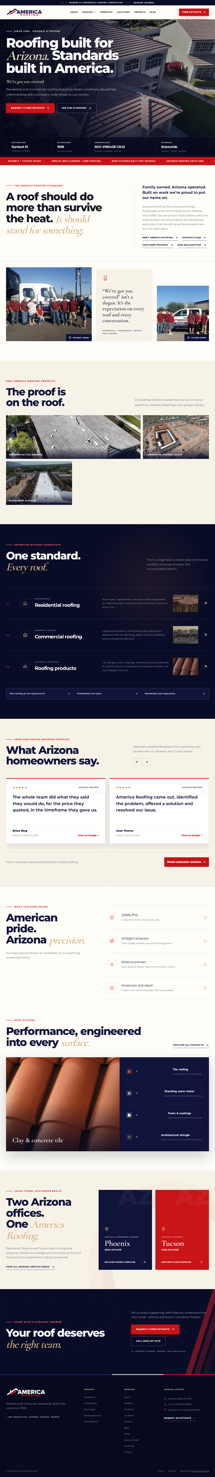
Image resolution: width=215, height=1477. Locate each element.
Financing (129, 1446)
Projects (140, 12)
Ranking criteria (144, 3)
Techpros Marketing (200, 1471)
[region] (107, 813)
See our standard (74, 108)
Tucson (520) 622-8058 (179, 1404)
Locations (123, 12)
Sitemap (172, 1471)
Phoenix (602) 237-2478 (180, 1398)
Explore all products (188, 1045)
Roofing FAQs (191, 237)
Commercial (90, 1403)
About (74, 12)
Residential (89, 1397)
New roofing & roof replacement (27, 693)
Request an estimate (177, 1418)
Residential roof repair (89, 693)
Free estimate (191, 12)
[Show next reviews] (147, 762)
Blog (153, 12)
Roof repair (89, 1409)
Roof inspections (92, 1415)
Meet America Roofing (157, 237)
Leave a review (131, 1440)
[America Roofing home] (25, 12)
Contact (128, 1452)
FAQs (127, 1434)
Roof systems (91, 1421)
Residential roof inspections (160, 693)
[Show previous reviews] (137, 762)
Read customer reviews (184, 862)
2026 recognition (189, 245)
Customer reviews (155, 245)
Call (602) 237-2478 (148, 1341)
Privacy (161, 1471)
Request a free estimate (28, 108)
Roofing (128, 1403)
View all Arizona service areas (28, 1266)
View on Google (88, 835)
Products (106, 12)
